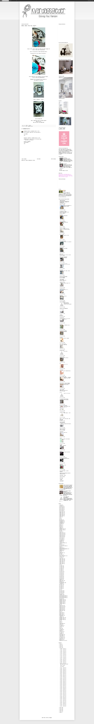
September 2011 (61, 617)
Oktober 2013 (61, 607)
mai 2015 (60, 588)
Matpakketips (66, 222)
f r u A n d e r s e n (63, 263)
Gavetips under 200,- (63, 280)
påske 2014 (61, 613)
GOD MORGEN (65, 248)
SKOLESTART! (66, 215)
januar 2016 (61, 563)
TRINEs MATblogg (62, 200)
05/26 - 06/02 (62, 683)
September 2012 (61, 618)
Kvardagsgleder (61, 582)
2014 (60, 646)
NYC (60, 604)
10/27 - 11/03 (62, 658)
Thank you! (65, 432)
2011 (60, 708)
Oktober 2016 (61, 609)
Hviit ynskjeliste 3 (62, 555)
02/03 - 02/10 (62, 702)
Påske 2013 (61, 612)
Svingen (61, 444)
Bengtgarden (62, 247)
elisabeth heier (62, 412)
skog (60, 621)
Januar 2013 (61, 560)
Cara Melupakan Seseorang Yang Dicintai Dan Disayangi (67, 303)
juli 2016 (61, 575)
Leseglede (61, 583)
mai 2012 (60, 585)
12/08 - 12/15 (62, 651)
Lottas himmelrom (62, 221)
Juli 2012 (61, 572)
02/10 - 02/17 (62, 701)
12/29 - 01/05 (62, 648)
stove (60, 628)
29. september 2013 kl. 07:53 (34, 131)
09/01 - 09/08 (62, 670)
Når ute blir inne (67, 264)
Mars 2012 (61, 591)
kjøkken (60, 579)
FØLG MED (65, 331)
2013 (60, 647)
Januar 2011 (61, 558)
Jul (60, 564)
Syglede (60, 630)
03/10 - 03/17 (62, 696)
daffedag (65, 257)
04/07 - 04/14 (62, 691)
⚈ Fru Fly (61, 254)
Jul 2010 (60, 565)
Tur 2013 (60, 632)
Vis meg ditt (61, 637)
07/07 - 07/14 (62, 677)
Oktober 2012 (61, 606)
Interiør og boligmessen (64, 308)
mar (60, 589)
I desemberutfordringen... (67, 424)
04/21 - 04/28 (62, 689)
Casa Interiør (66, 357)
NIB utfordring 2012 (62, 595)
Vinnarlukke (61, 635)
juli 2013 (61, 573)
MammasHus (61, 464)
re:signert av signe (63, 211)
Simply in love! (66, 235)
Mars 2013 (61, 592)
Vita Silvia (62, 666)
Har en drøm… (62, 234)
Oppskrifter (61, 610)
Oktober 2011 (61, 605)
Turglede (60, 633)
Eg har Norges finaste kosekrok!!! (67, 491)
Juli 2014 (61, 574)
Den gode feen (62, 350)
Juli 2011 (61, 571)
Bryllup (60, 169)
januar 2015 (61, 562)
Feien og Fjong (62, 476)
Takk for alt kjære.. (67, 393)
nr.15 (60, 392)
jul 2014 (60, 568)
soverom (60, 624)
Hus (60, 553)
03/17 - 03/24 (62, 695)
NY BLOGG (61, 420)
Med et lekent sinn (63, 376)
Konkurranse (61, 580)
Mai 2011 (60, 584)
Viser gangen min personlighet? (66, 497)
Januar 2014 (61, 561)
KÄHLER (65, 445)
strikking (61, 629)
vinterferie (61, 636)
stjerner (60, 626)
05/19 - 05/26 (62, 684)
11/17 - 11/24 (62, 654)
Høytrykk (61, 295)
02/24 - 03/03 (62, 698)
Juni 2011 (61, 576)
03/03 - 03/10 (62, 697)
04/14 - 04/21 (62, 690)
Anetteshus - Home (63, 475)
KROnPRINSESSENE (62, 422)
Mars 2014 (61, 593)
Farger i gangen (66, 338)
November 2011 (61, 599)
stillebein (61, 625)
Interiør (60, 556)
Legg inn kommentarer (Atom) (30, 160)
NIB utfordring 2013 (62, 596)
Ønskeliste (61, 639)
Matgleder (61, 594)
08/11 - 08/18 (62, 673)
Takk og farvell (62, 429)
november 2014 (61, 602)
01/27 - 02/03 (62, 703)
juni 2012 (61, 577)
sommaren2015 (61, 623)
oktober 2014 (61, 608)
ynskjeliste (61, 638)
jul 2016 (60, 570)
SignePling (61, 431)
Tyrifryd (61, 324)
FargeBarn (61, 337)
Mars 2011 (61, 590)
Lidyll (61, 438)
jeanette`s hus (62, 282)
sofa (60, 622)
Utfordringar (61, 634)
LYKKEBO (61, 479)
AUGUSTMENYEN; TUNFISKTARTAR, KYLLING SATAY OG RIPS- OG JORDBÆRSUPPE (64, 202)
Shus (65, 190)
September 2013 (30, 126)
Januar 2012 (61, 559)
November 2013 (61, 601)
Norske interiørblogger (63, 276)
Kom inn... (61, 451)
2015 (60, 645)
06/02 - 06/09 (62, 682)
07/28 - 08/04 (62, 676)
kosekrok (60, 581)
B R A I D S (66, 364)
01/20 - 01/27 (62, 704)
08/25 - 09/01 (62, 671)
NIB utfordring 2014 (62, 597)
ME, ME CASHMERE (62, 277)
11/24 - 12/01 (62, 653)
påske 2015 (61, 614)
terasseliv (61, 631)
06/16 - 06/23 (62, 679)
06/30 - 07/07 (62, 678)
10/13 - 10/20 (62, 660)
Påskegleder (61, 615)
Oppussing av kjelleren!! (64, 390)
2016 (60, 644)
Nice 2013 (61, 598)
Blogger (50, 717)
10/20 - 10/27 (62, 659)
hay (60, 551)
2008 (60, 712)
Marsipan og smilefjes (63, 405)
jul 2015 (60, 569)
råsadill (60, 616)
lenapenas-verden (26, 131)
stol (60, 627)
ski (60, 620)
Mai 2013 (60, 586)
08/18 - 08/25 (62, 672)
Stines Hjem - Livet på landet (65, 383)
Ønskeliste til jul (62, 640)
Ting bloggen (62, 279)
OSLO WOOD (65, 344)
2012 (60, 707)
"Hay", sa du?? (62, 665)
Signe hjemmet (62, 389)
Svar (24, 135)
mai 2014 (60, 587)
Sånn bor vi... (66, 289)
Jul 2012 (60, 566)
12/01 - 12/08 (62, 652)
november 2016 (61, 603)
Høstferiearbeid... (67, 458)
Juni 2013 (61, 578)
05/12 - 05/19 (62, 685)
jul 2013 (60, 567)
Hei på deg (65, 351)
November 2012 (61, 600)
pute (26, 126)
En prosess (61, 315)
